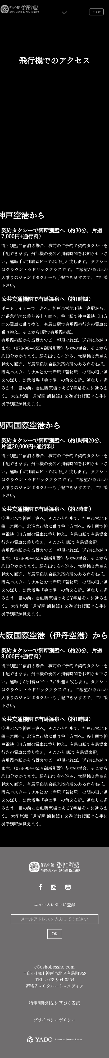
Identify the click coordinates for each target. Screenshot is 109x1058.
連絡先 (32, 986)
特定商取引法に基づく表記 (54, 1003)
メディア (75, 986)
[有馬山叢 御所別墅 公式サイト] (20, 8)
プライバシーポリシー (54, 1020)
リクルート (53, 986)
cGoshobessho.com (54, 967)
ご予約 (97, 12)
